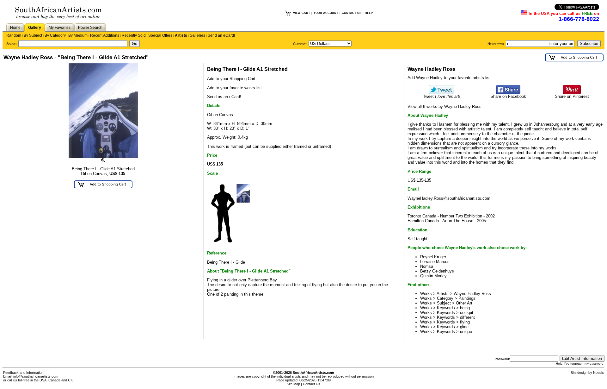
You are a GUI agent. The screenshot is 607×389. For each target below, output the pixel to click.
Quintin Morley (433, 275)
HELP (369, 13)
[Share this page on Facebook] (508, 92)
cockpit (466, 312)
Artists (181, 35)
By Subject (33, 35)
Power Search (90, 27)
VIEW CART (301, 13)
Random (13, 35)
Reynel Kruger (433, 256)
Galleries (197, 35)
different (467, 317)
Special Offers (160, 35)
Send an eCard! (221, 35)
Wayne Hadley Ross (472, 293)
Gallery (34, 27)
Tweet (441, 96)
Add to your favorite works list (234, 87)
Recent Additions (104, 35)
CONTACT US (351, 13)
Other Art (464, 303)
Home (15, 27)
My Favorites (60, 27)
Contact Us (311, 384)
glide (464, 326)
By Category (55, 35)
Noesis (598, 372)
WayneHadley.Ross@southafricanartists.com (449, 198)
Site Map (293, 384)
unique (466, 331)
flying (465, 322)
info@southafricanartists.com (35, 376)
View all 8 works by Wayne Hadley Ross (444, 106)
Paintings (466, 298)
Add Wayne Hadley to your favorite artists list (449, 77)
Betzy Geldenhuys (437, 271)
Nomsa (426, 266)
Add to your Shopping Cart (231, 78)
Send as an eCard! (224, 96)
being (465, 307)
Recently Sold (134, 35)
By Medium (78, 35)
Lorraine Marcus (435, 261)
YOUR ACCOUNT (326, 13)
